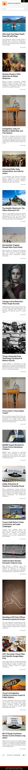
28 (23, 755)
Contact (21, 768)
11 (15, 755)
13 (19, 755)
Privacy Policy (16, 768)
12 (17, 755)
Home (6, 768)
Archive (10, 768)
